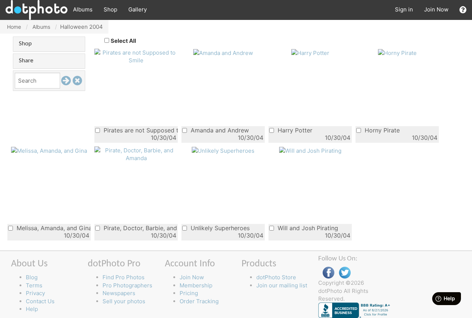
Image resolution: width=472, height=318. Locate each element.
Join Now (436, 9)
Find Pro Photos (124, 277)
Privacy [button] (35, 293)
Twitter (345, 273)
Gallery (137, 9)
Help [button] (32, 308)
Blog (32, 277)
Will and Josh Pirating (307, 227)
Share (26, 61)
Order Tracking (199, 301)
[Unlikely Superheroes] (223, 150)
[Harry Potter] (310, 52)
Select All (123, 40)
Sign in (404, 9)
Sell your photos (124, 301)
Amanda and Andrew (219, 130)
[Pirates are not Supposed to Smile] (136, 55)
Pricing (189, 293)
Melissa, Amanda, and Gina (53, 227)
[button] (463, 10)
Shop (110, 9)
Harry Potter (294, 130)
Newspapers (119, 293)
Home (14, 27)
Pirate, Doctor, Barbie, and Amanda (140, 227)
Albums (83, 9)
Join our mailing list (281, 285)
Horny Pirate (381, 130)
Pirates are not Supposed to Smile (140, 130)
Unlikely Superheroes (219, 227)
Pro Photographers (127, 285)
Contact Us (40, 301)
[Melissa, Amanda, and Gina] (49, 150)
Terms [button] (34, 285)
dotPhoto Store (276, 277)
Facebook (328, 273)
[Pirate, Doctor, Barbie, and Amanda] (136, 153)
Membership (196, 285)
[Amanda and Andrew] (223, 52)
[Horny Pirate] (397, 52)
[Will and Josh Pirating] (310, 150)
